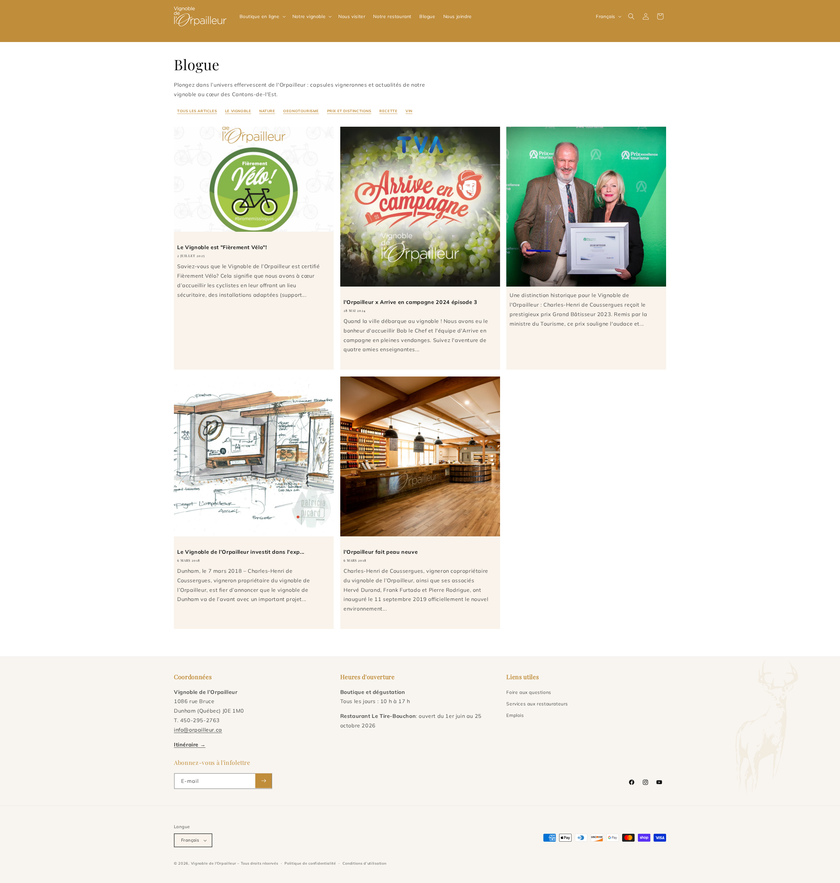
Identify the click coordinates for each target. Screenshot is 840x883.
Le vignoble (238, 111)
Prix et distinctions (349, 111)
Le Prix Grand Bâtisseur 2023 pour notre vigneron (577, 276)
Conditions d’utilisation (365, 863)
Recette (388, 111)
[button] (262, 16)
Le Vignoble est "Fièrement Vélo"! (222, 247)
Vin (409, 111)
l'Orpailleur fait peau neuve (381, 551)
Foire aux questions (528, 692)
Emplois (515, 715)
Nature (267, 111)
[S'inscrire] (263, 780)
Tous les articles (197, 111)
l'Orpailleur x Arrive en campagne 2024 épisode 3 (410, 302)
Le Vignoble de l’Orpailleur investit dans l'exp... (240, 551)
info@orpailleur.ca (198, 729)
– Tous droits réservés (257, 863)
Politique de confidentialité (310, 863)
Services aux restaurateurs (537, 704)
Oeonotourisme (301, 111)
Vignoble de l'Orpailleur (213, 863)
